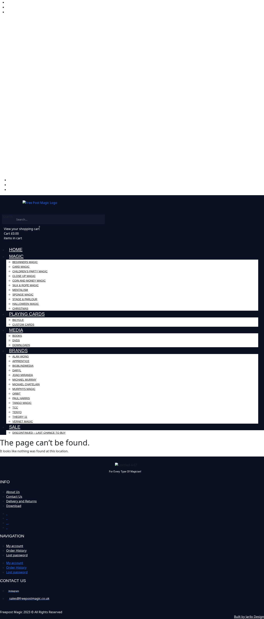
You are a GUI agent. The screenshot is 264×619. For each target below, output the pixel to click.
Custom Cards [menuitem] (23, 324)
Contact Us (14, 496)
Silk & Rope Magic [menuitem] (25, 285)
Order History (16, 550)
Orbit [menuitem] (16, 393)
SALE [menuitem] (14, 426)
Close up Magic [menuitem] (24, 276)
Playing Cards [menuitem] (27, 313)
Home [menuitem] (15, 249)
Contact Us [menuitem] (14, 12)
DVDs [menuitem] (16, 340)
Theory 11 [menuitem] (19, 416)
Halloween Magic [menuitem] (25, 303)
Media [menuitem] (16, 330)
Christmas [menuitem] (20, 308)
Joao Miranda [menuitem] (22, 375)
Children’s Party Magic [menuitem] (30, 271)
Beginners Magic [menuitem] (25, 262)
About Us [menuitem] (13, 7)
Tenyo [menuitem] (17, 412)
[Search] (100, 219)
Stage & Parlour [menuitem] (24, 299)
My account (14, 546)
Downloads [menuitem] (21, 345)
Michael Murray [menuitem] (24, 379)
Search (8, 217)
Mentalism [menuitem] (20, 290)
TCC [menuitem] (15, 407)
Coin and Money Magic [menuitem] (29, 280)
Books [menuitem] (17, 335)
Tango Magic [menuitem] (22, 402)
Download (13, 506)
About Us (13, 492)
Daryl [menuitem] (16, 370)
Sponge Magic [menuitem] (22, 294)
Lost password (17, 555)
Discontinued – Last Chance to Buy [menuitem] (39, 432)
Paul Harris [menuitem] (21, 398)
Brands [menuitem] (18, 350)
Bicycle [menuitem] (18, 319)
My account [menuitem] (15, 2)
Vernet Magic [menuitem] (22, 421)
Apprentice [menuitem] (20, 361)
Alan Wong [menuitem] (20, 356)
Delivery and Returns (21, 501)
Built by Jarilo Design (249, 617)
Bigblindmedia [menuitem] (22, 365)
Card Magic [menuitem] (21, 266)
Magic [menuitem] (16, 256)
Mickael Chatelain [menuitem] (26, 384)
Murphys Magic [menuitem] (23, 389)
